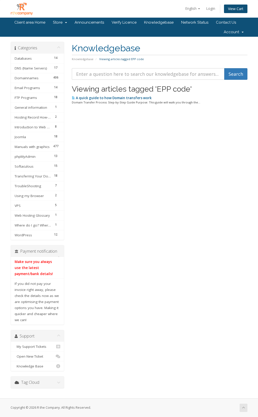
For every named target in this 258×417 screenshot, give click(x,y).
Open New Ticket (29, 356)
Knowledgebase (159, 22)
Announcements (89, 22)
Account (232, 32)
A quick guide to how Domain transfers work (113, 98)
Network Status (194, 22)
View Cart (235, 8)
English (191, 8)
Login (210, 8)
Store (58, 22)
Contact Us (226, 22)
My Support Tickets (30, 346)
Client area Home (29, 22)
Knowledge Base (29, 366)
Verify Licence (124, 22)
